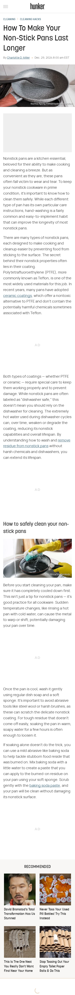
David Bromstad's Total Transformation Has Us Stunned (19, 914)
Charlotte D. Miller (18, 57)
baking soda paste (44, 786)
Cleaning (9, 19)
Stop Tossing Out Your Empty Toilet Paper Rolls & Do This (54, 966)
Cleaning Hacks (30, 19)
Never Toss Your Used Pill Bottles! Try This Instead (54, 914)
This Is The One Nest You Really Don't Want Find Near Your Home (19, 966)
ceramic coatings (17, 296)
